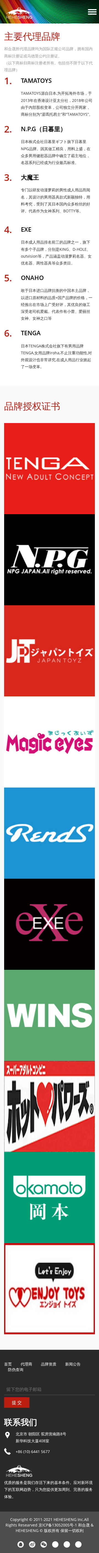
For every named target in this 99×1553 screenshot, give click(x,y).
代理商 (26, 1364)
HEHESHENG (27, 1530)
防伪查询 (15, 1369)
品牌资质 (48, 1364)
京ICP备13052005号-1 (57, 1525)
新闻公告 (73, 1364)
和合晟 (84, 1525)
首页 (8, 1364)
